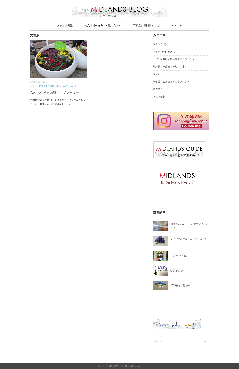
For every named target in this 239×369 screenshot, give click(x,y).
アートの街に (178, 255)
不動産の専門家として (146, 25)
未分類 (156, 74)
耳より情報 (159, 96)
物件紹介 (158, 89)
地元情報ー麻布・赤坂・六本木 (103, 25)
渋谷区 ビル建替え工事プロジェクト (173, 81)
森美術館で (176, 270)
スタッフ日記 (65, 25)
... (75, 104)
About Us (176, 25)
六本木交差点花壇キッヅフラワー (54, 93)
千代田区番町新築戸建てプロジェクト (173, 59)
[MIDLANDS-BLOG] (119, 4)
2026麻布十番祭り (181, 285)
